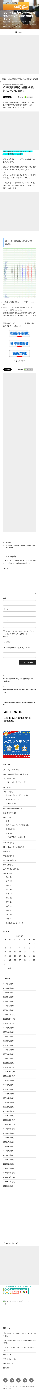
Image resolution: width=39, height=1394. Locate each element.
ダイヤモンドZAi (9, 770)
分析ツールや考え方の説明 (15, 825)
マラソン (6, 792)
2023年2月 (7, 1006)
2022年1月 (7, 1063)
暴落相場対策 (11, 829)
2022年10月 (7, 1023)
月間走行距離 (11, 803)
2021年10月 (7, 1076)
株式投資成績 (8, 860)
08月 (7, 906)
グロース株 (9, 545)
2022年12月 (7, 1014)
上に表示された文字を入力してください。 (18, 648)
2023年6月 (7, 988)
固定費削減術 (8, 813)
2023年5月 (7, 992)
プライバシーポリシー (11, 1359)
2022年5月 (7, 1045)
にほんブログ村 (19, 361)
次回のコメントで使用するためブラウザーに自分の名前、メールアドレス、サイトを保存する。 (19, 634)
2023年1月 (7, 1010)
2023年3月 (7, 1001)
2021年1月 (7, 1116)
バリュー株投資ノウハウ (15, 782)
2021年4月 (7, 1102)
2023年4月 (7, 997)
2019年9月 (7, 1186)
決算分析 (6, 865)
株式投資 (29, 545)
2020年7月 (7, 1142)
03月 (7, 885)
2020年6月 (7, 1146)
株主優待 (6, 856)
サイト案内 (7, 1355)
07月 (7, 902)
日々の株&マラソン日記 (12, 847)
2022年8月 (7, 1032)
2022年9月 (7, 1028)
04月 (7, 889)
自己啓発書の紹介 (9, 869)
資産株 (5, 873)
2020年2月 (7, 1164)
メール (6, 609)
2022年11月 (7, 1019)
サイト (5, 620)
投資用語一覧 (8, 1363)
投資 (4, 817)
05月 (7, 894)
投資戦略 (8, 542)
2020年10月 (7, 1129)
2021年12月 (7, 1067)
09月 (7, 910)
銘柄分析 (11, 547)
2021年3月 (7, 1107)
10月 (7, 914)
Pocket (20, 97)
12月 (7, 919)
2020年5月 (7, 1151)
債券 (7, 821)
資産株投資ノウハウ (13, 923)
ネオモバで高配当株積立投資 (13, 774)
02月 (7, 881)
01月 (7, 877)
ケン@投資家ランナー (22, 84)
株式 (7, 833)
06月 (7, 898)
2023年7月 (7, 984)
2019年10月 (7, 1182)
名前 (5, 598)
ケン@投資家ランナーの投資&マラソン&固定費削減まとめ (19, 16)
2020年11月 (7, 1124)
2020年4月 (7, 1155)
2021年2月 (7, 1111)
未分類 (5, 851)
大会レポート (11, 799)
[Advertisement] (19, 54)
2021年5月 (7, 1098)
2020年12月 (7, 1120)
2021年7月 (7, 1089)
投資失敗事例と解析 (15, 837)
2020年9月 (7, 1133)
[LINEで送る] (28, 97)
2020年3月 (7, 1159)
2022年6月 (7, 1041)
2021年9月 (7, 1080)
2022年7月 (7, 1036)
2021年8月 (7, 1085)
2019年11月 (7, 1177)
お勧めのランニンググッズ (15, 795)
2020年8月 (7, 1138)
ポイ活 (5, 787)
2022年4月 (7, 1050)
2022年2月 (7, 1058)
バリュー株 (16, 545)
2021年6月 (7, 1094)
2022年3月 (7, 1054)
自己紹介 (6, 1368)
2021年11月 (7, 1072)
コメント (6, 568)
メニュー (21, 32)
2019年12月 (7, 1173)
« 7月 (10, 968)
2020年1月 (7, 1168)
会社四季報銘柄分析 (10, 808)
